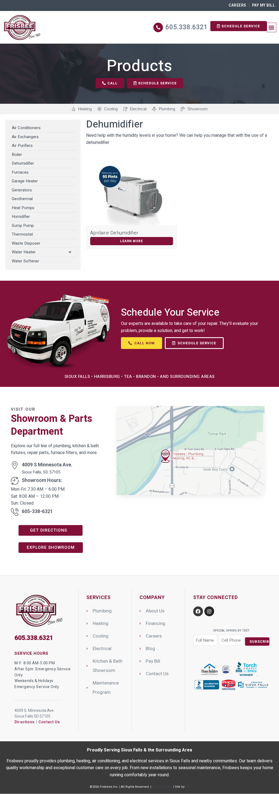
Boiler (17, 155)
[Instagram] (209, 611)
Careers (237, 5)
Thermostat (22, 234)
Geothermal (22, 199)
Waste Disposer (26, 243)
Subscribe (259, 641)
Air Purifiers (22, 146)
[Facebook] (198, 611)
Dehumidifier (23, 163)
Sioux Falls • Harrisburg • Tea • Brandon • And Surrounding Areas (140, 377)
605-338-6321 (37, 511)
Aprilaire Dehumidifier (114, 233)
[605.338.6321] (158, 27)
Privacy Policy (162, 786)
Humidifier (21, 217)
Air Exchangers (25, 137)
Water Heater (24, 252)
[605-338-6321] (15, 512)
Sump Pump (23, 226)
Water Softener (25, 261)
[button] (271, 27)
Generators (22, 190)
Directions (24, 722)
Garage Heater (25, 181)
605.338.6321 (187, 27)
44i (187, 786)
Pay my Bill (263, 5)
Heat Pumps (23, 208)
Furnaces (20, 172)
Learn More (131, 241)
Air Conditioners (26, 128)
